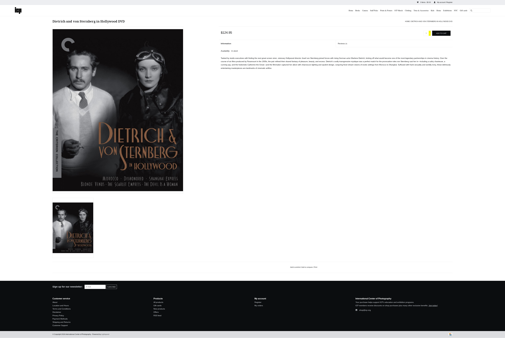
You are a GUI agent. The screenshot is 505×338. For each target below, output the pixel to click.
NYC (456, 10)
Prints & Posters (386, 10)
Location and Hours (60, 305)
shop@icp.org (365, 310)
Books (357, 10)
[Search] (471, 10)
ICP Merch (399, 10)
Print (315, 267)
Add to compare (307, 267)
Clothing (408, 10)
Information (226, 43)
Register (257, 302)
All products (158, 302)
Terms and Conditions (61, 309)
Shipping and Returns (61, 322)
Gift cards (463, 10)
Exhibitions (447, 10)
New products (159, 309)
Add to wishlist (295, 267)
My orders (258, 305)
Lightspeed (105, 334)
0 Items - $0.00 (425, 2)
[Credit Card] (450, 334)
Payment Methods (60, 319)
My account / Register (445, 2)
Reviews (342, 43)
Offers (156, 312)
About (54, 302)
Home (351, 10)
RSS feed (157, 315)
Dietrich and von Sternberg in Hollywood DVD (432, 21)
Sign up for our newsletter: (67, 286)
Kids (432, 10)
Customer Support (60, 325)
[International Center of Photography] (26, 10)
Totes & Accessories (421, 10)
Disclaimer (56, 312)
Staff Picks (374, 10)
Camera (365, 10)
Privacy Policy (58, 315)
